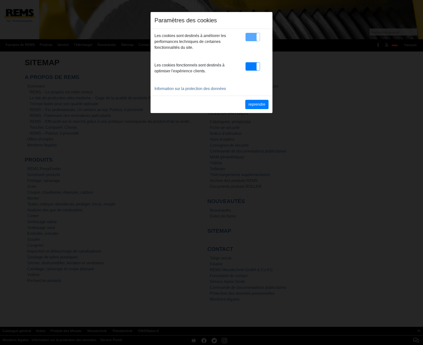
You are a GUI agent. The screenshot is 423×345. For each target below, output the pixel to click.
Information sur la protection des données (190, 89)
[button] (253, 37)
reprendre (256, 104)
